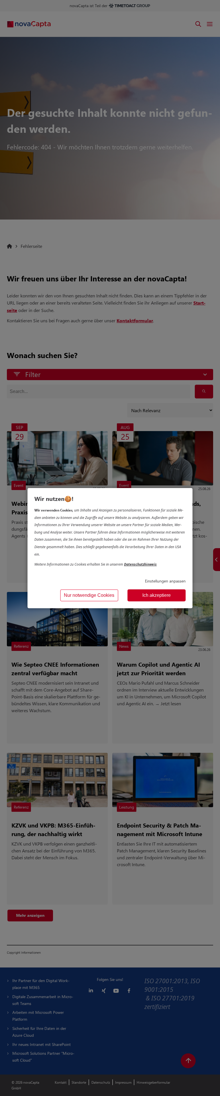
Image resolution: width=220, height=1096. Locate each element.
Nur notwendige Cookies (89, 595)
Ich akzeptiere (156, 595)
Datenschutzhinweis (140, 564)
